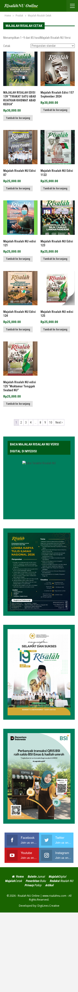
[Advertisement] (39, 951)
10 (50, 422)
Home (20, 876)
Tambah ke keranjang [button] (18, 118)
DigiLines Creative (48, 906)
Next (58, 422)
